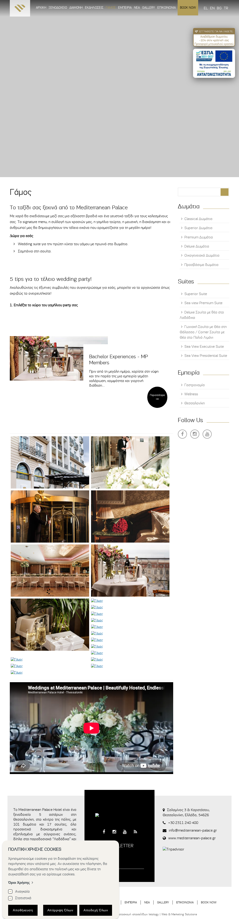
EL (206, 8)
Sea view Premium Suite (203, 303)
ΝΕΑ (147, 902)
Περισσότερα (157, 395)
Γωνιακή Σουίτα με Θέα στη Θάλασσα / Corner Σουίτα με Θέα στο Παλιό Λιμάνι (203, 332)
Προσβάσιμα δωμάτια (201, 265)
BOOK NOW (208, 902)
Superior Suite (195, 294)
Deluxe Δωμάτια (196, 246)
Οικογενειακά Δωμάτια (201, 255)
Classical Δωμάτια (198, 219)
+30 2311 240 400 (183, 823)
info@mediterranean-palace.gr (193, 830)
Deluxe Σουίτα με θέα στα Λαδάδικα (202, 315)
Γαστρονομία (194, 385)
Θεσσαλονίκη (194, 403)
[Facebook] (182, 434)
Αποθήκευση (23, 910)
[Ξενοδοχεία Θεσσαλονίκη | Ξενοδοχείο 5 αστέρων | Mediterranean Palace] (19, 9)
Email (99, 858)
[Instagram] (194, 434)
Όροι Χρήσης (19, 883)
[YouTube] (207, 434)
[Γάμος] (50, 462)
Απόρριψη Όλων (60, 910)
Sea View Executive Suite (204, 346)
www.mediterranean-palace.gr (192, 838)
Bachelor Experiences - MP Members (118, 360)
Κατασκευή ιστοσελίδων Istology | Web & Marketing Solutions (157, 914)
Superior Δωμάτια (198, 228)
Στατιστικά (23, 898)
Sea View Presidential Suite (205, 356)
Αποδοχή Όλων (96, 910)
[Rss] (135, 832)
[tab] (91, 230)
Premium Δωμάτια (198, 237)
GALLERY (163, 902)
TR (226, 8)
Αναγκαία (22, 891)
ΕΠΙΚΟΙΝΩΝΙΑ (185, 902)
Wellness (191, 394)
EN (212, 8)
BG (219, 8)
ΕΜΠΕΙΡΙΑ (131, 902)
